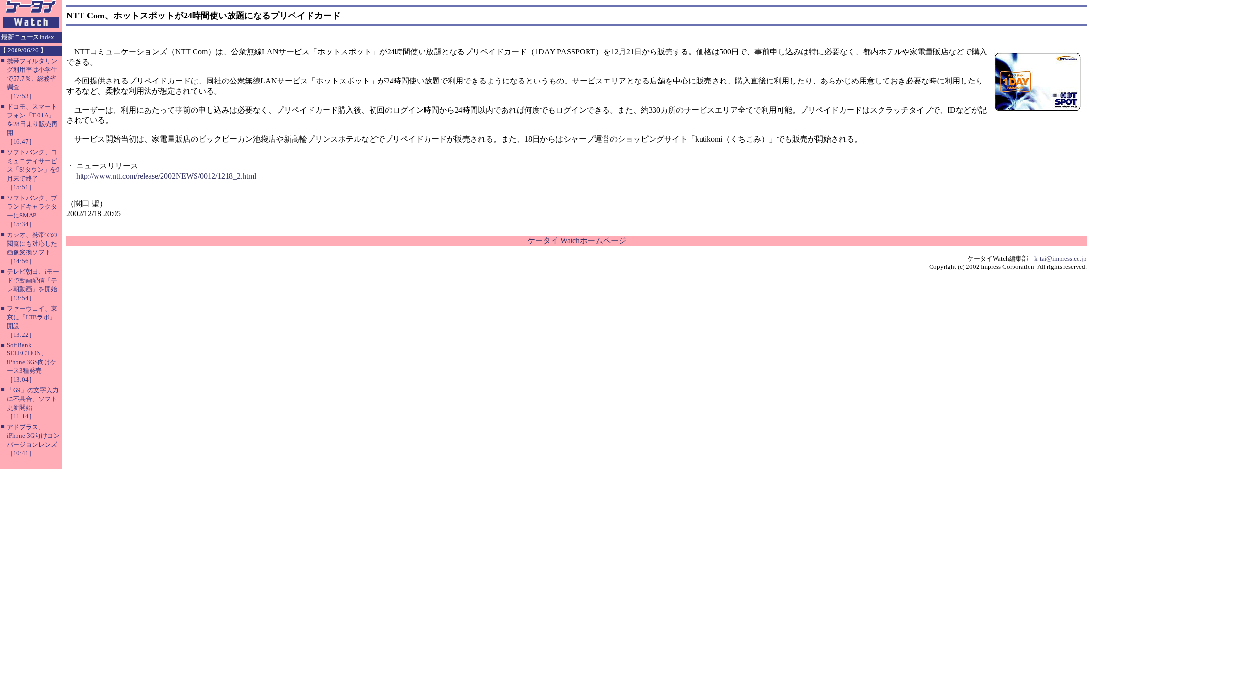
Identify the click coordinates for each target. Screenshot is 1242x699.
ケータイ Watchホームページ (576, 240)
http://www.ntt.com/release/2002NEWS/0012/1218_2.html (166, 176)
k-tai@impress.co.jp (1060, 258)
